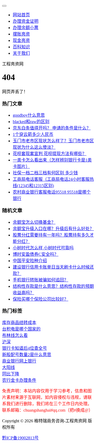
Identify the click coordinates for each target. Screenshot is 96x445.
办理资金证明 (25, 21)
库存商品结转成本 (19, 322)
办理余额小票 (25, 27)
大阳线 (8, 367)
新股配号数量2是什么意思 (26, 354)
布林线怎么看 (15, 335)
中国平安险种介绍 (30, 260)
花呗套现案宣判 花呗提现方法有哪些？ (49, 153)
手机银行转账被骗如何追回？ (40, 280)
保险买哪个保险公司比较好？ (40, 299)
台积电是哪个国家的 (21, 329)
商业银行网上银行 (19, 361)
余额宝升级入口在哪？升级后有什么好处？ (53, 228)
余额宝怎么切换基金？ (34, 222)
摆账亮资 (21, 34)
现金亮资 (21, 40)
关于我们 (21, 53)
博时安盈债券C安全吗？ (35, 254)
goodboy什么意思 (29, 115)
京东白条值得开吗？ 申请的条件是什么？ (52, 128)
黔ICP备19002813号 (20, 438)
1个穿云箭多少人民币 (33, 134)
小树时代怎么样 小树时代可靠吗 (43, 248)
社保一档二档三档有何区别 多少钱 (45, 173)
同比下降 (10, 374)
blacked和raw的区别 (31, 121)
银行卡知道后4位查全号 (24, 348)
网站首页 (21, 15)
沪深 (6, 342)
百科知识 (21, 47)
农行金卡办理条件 (19, 380)
